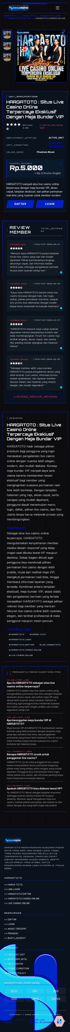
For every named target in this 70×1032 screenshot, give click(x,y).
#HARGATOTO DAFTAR (21, 645)
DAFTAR (20, 204)
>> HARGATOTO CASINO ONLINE (21, 898)
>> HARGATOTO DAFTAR (17, 894)
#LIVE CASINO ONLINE (21, 655)
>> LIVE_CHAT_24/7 (14, 954)
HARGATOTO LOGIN (50, 16)
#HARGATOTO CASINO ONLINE (25, 650)
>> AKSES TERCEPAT (15, 928)
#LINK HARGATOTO (49, 645)
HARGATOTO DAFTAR (19, 18)
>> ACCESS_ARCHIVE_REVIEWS (35, 397)
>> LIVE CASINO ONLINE (17, 903)
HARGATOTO (10, 16)
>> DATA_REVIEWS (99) (51, 126)
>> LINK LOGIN (12, 889)
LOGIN (50, 204)
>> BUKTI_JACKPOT (15, 938)
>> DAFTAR (10, 919)
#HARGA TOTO (38, 634)
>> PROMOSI (11, 933)
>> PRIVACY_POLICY (15, 973)
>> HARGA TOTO (13, 884)
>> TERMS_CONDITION (16, 968)
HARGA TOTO (29, 16)
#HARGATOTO (16, 634)
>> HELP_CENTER (13, 963)
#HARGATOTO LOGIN (20, 640)
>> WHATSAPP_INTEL (15, 959)
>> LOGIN (9, 924)
